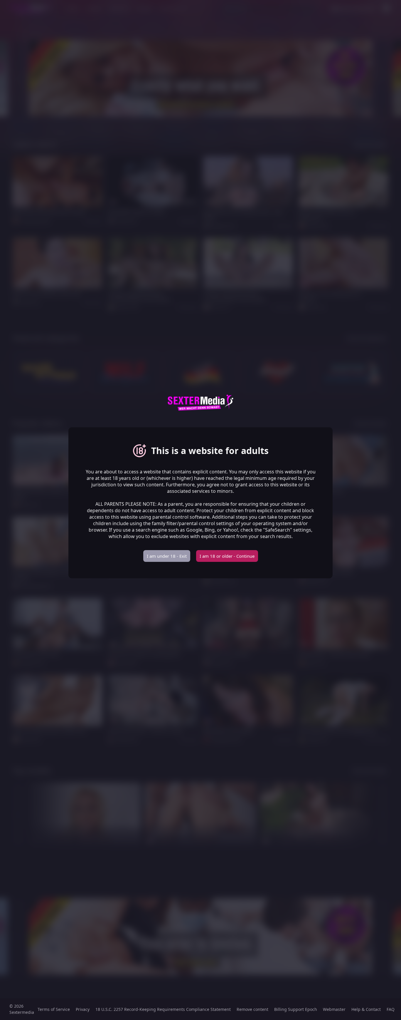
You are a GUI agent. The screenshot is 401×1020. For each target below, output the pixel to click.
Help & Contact (366, 1009)
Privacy (83, 1009)
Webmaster (334, 1009)
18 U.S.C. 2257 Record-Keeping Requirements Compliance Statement (163, 1009)
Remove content (252, 1009)
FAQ (391, 1009)
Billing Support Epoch (295, 1009)
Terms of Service (54, 1009)
